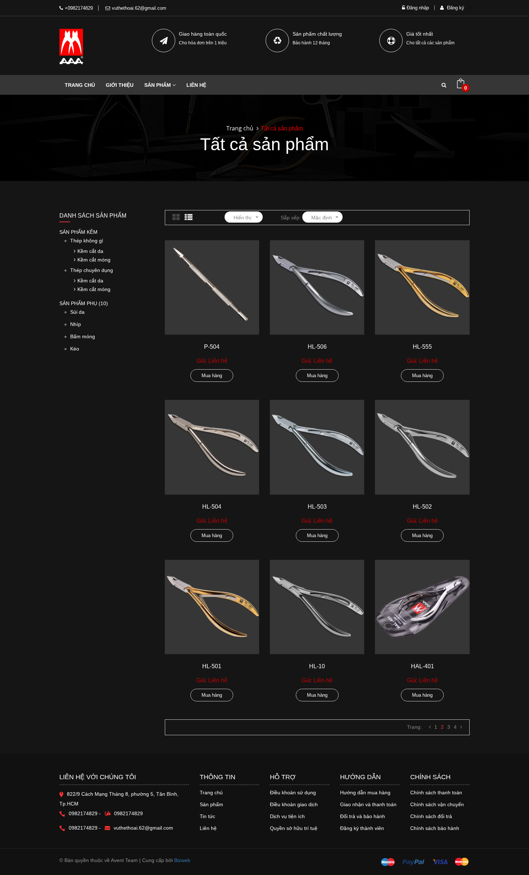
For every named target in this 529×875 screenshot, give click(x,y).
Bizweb (182, 860)
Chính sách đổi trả (431, 816)
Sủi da (77, 312)
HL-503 (317, 507)
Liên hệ (196, 85)
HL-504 (211, 507)
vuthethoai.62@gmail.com (139, 8)
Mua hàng (212, 375)
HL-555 (422, 347)
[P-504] (212, 287)
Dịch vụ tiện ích (287, 816)
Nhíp (75, 324)
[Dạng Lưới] (176, 217)
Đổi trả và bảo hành (362, 816)
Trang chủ (80, 85)
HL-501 (211, 666)
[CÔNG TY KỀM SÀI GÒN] (71, 46)
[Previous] (430, 726)
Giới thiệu (120, 85)
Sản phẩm (158, 85)
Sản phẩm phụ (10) (83, 303)
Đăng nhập (418, 7)
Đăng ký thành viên (362, 828)
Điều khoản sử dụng (293, 792)
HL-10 (317, 666)
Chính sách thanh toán (436, 792)
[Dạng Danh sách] (188, 217)
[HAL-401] (422, 607)
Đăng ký (455, 7)
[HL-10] (317, 607)
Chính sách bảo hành (434, 828)
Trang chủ (211, 792)
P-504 (212, 347)
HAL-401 (422, 666)
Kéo (74, 349)
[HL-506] (317, 287)
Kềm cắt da (90, 251)
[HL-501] (212, 607)
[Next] (461, 726)
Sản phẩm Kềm (78, 232)
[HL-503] (317, 447)
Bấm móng (82, 336)
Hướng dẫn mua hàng (365, 792)
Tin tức (207, 816)
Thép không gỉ (86, 241)
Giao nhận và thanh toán (368, 804)
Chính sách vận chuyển (437, 804)
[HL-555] (422, 287)
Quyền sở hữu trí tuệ (293, 828)
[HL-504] (212, 447)
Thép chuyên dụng (91, 270)
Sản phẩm (211, 804)
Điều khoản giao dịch (294, 804)
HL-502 (422, 507)
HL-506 (317, 347)
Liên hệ (208, 828)
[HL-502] (422, 447)
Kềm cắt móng (93, 260)
